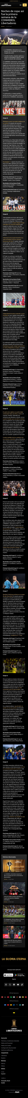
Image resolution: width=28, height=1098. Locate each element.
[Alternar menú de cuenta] (25, 5)
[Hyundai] (14, 997)
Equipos (3, 1058)
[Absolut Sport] (23, 1005)
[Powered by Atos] (17, 1092)
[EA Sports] (11, 997)
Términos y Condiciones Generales (10, 1041)
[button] (14, 1)
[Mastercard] (17, 997)
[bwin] (5, 997)
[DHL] (11, 1005)
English (3, 1082)
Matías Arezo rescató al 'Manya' (11, 547)
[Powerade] (14, 1005)
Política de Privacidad (6, 1043)
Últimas (3, 1063)
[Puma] (17, 1005)
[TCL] (26, 997)
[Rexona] (20, 1005)
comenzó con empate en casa (17, 816)
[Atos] (5, 1005)
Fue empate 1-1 (7, 162)
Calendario (4, 1055)
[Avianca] (8, 1005)
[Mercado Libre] (23, 997)
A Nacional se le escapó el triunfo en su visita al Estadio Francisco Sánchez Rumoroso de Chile (13, 239)
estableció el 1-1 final (16, 635)
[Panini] (14, 1012)
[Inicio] (6, 5)
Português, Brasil (5, 1080)
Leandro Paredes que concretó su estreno (14, 419)
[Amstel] (2, 997)
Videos (3, 1066)
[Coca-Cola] (8, 997)
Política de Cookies (6, 1045)
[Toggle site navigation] (21, 5)
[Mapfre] (20, 997)
